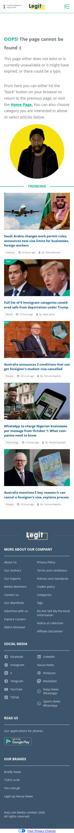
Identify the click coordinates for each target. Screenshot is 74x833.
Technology (12, 442)
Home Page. (22, 104)
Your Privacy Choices (41, 831)
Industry (10, 252)
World (9, 314)
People (9, 376)
